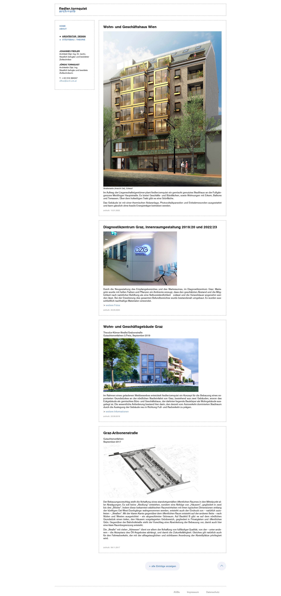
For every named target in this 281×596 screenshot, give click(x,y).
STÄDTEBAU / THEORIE (73, 39)
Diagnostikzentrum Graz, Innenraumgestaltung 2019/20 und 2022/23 (160, 227)
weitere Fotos (113, 305)
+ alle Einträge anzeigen (162, 566)
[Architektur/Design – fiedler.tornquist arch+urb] (73, 10)
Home (62, 26)
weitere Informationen (117, 411)
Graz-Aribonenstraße (120, 433)
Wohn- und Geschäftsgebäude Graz (133, 326)
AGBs (177, 592)
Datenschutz (212, 592)
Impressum (193, 592)
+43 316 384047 (70, 78)
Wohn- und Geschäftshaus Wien (129, 27)
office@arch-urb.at (68, 81)
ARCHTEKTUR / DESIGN (74, 36)
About (63, 28)
